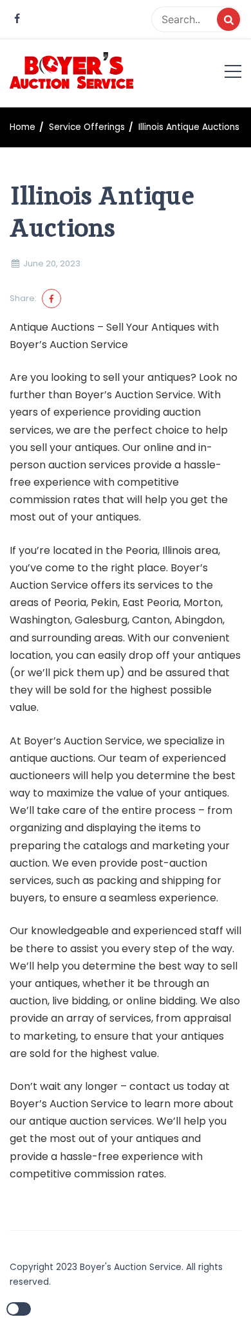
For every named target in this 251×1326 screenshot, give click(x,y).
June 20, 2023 (51, 263)
